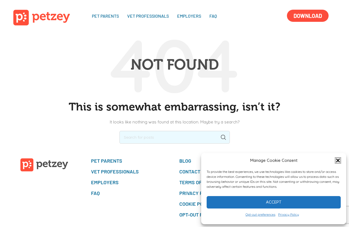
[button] (338, 160)
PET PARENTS (105, 16)
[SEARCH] (223, 137)
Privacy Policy (288, 214)
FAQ (213, 16)
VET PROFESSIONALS (148, 16)
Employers (189, 16)
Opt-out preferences (260, 214)
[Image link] (41, 17)
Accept (273, 202)
